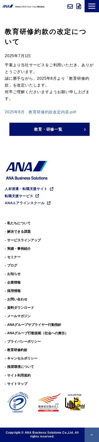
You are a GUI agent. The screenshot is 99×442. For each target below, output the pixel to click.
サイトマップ (17, 384)
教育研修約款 (17, 350)
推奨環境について (20, 367)
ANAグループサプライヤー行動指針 (34, 325)
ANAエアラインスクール (25, 203)
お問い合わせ (70, 6)
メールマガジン (19, 316)
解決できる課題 (19, 231)
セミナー (14, 257)
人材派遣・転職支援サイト (26, 189)
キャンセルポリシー (22, 358)
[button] (92, 6)
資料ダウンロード (79, 6)
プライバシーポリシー (24, 341)
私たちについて (19, 223)
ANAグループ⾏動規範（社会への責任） (37, 333)
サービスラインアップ (24, 240)
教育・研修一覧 (48, 129)
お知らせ (14, 274)
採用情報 (14, 291)
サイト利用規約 (19, 375)
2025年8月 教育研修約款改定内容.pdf (41, 112)
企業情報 (14, 282)
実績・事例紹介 (19, 248)
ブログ (12, 265)
